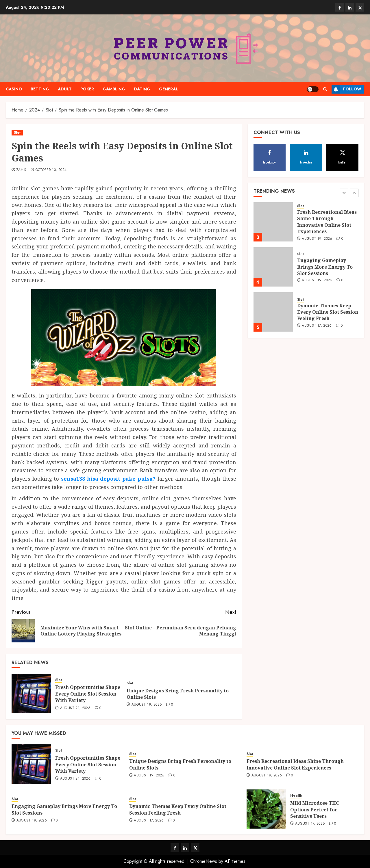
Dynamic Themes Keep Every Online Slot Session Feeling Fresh (327, 312)
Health (296, 795)
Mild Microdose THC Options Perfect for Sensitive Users (314, 809)
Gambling (114, 89)
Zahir (21, 170)
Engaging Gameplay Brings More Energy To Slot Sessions (325, 267)
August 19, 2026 (147, 704)
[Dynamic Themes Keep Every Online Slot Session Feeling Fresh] (273, 312)
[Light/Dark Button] (313, 89)
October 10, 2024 (51, 170)
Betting (40, 89)
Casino (14, 89)
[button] (325, 89)
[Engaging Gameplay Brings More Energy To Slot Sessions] (273, 267)
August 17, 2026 (317, 326)
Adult (65, 89)
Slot (17, 132)
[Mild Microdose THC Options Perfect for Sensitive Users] (266, 809)
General (168, 89)
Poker (87, 89)
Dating (142, 89)
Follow (352, 89)
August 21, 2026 (75, 708)
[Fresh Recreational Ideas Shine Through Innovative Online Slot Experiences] (273, 221)
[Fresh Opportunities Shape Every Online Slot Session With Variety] (31, 693)
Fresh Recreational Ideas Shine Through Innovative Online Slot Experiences (327, 222)
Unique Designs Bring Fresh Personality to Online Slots (178, 693)
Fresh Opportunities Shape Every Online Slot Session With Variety (87, 693)
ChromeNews (203, 861)
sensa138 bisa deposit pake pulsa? (108, 478)
